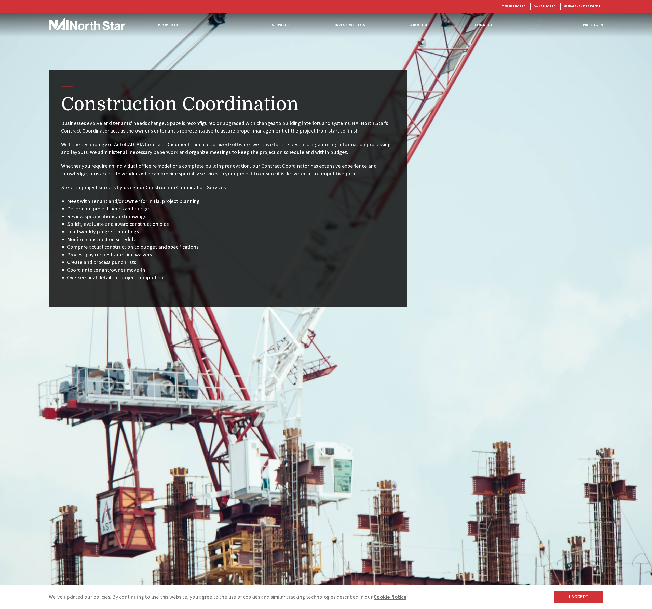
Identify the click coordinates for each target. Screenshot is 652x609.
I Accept (578, 596)
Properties (170, 24)
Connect (484, 24)
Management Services (582, 6)
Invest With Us (350, 24)
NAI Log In (593, 24)
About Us (420, 24)
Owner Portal (545, 6)
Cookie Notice (390, 596)
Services (281, 24)
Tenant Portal (514, 6)
